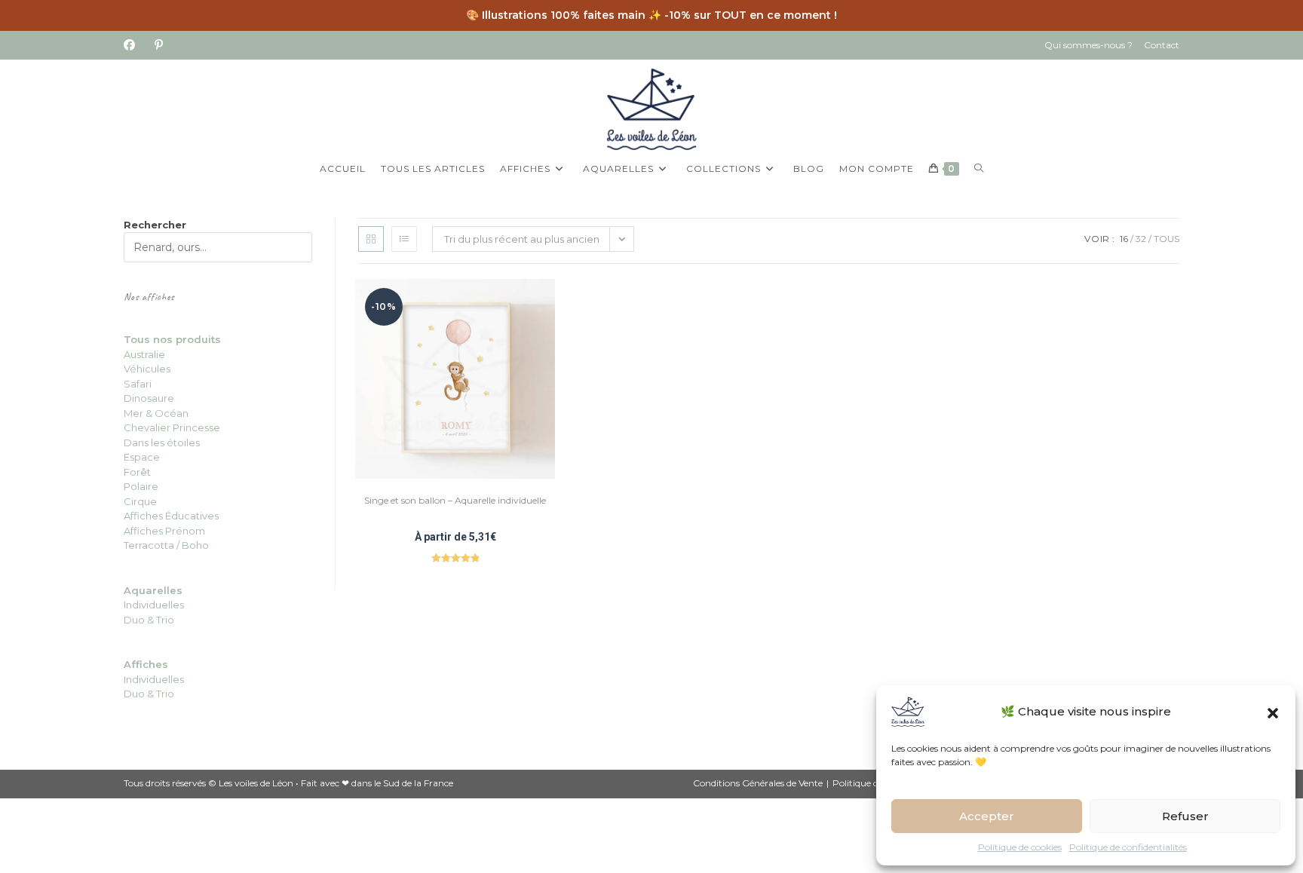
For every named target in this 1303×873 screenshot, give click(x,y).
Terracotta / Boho (166, 545)
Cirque (140, 501)
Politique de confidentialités (1128, 847)
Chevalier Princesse (172, 427)
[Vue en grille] (371, 239)
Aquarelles (153, 590)
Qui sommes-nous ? (1088, 45)
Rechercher (155, 225)
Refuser (1185, 816)
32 (1141, 238)
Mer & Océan (156, 413)
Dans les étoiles (162, 442)
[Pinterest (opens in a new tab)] (159, 45)
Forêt (137, 472)
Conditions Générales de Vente (758, 783)
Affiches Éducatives (171, 516)
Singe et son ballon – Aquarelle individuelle (455, 500)
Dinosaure (149, 398)
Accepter (986, 816)
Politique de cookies (1020, 847)
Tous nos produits (172, 339)
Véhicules (147, 369)
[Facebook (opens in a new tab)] (134, 45)
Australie (144, 354)
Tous (1166, 238)
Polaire (141, 486)
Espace (142, 457)
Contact (1161, 45)
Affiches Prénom (164, 531)
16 (1124, 238)
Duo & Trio (149, 694)
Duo (135, 620)
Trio (164, 620)
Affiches (146, 664)
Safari (138, 384)
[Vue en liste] (404, 239)
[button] (1272, 711)
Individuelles (154, 605)
